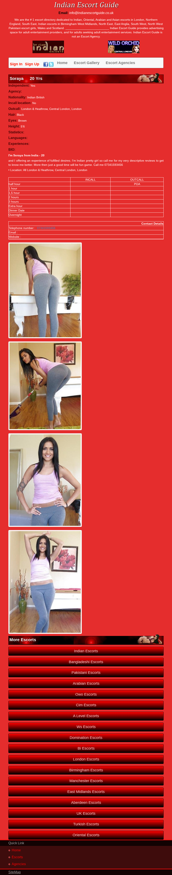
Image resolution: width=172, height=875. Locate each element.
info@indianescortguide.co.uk (91, 13)
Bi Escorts (86, 748)
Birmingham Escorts (86, 770)
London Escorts (86, 759)
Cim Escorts (86, 705)
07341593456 (46, 228)
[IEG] (123, 46)
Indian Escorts (86, 651)
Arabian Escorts (86, 683)
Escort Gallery (86, 63)
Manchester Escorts (86, 781)
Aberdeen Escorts (86, 802)
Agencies (19, 864)
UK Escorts (86, 813)
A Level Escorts (86, 716)
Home (62, 63)
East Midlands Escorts (86, 792)
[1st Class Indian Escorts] (48, 46)
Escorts (17, 857)
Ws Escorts (86, 727)
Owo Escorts (86, 694)
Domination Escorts (86, 738)
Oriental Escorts (86, 835)
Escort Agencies (120, 63)
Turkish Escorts (86, 824)
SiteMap (14, 872)
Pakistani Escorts (86, 672)
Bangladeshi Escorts (86, 662)
